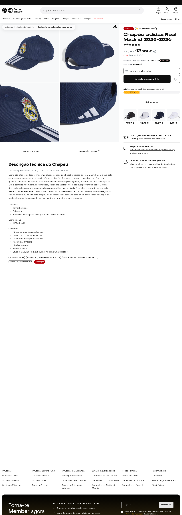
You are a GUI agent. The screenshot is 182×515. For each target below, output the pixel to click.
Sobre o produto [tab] (31, 151)
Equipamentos (166, 19)
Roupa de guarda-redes (164, 480)
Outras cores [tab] (151, 102)
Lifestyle (65, 19)
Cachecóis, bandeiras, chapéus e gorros (55, 27)
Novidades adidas (17, 257)
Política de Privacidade (134, 514)
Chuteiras (6, 19)
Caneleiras (157, 475)
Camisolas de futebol (132, 485)
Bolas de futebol (40, 485)
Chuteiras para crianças (74, 471)
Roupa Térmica (129, 471)
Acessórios (76, 19)
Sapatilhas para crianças (74, 480)
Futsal (46, 19)
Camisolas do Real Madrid (105, 475)
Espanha (30, 257)
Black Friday (158, 485)
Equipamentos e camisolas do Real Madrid (80, 257)
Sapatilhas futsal (10, 475)
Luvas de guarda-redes (22, 19)
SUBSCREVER (166, 505)
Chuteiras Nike (39, 480)
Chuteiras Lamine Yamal (43, 471)
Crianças (87, 19)
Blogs (177, 19)
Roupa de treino (129, 475)
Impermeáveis (159, 471)
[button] (152, 150)
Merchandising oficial (25, 27)
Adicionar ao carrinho (148, 79)
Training (38, 19)
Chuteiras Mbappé (11, 485)
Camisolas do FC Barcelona (105, 480)
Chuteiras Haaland (11, 480)
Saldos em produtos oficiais (21, 262)
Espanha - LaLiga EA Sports (49, 257)
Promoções (98, 19)
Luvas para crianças (72, 475)
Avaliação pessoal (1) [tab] (89, 151)
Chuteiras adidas (40, 475)
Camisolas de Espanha (133, 480)
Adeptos (55, 19)
